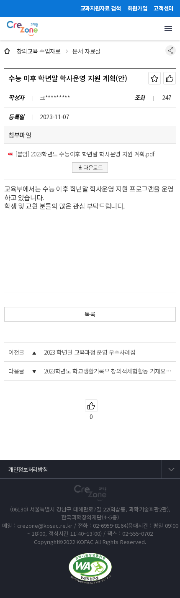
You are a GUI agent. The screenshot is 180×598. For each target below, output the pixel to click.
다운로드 (93, 167)
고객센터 (163, 8)
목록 (90, 314)
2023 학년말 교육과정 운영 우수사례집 (89, 352)
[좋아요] (169, 78)
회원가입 (137, 8)
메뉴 (168, 28)
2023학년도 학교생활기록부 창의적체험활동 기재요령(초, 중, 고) (108, 371)
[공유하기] (170, 50)
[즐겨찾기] (154, 78)
